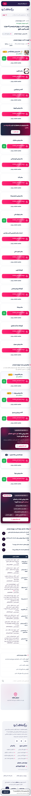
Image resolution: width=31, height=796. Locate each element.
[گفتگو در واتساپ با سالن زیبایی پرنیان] (4, 400)
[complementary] (15, 438)
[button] (15, 697)
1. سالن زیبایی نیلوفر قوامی (24, 562)
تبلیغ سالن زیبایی (22, 749)
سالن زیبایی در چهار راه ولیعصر (20, 34)
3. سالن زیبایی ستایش (24, 578)
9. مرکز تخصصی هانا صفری (24, 631)
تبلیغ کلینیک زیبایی (21, 752)
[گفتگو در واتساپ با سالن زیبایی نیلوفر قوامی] (4, 58)
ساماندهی (13, 788)
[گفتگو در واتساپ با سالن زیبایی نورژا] (4, 479)
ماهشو (27, 21)
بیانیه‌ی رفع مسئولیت (9, 755)
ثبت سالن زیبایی (22, 446)
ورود (5, 3)
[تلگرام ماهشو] (21, 741)
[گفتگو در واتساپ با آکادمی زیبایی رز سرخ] (4, 418)
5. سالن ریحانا (24, 599)
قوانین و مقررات (10, 749)
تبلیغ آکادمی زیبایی (21, 755)
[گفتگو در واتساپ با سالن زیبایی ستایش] (4, 146)
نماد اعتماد (21, 788)
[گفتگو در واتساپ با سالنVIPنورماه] (4, 381)
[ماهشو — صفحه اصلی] (7, 9)
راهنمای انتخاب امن (9, 758)
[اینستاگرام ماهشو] (17, 741)
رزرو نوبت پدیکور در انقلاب (21, 776)
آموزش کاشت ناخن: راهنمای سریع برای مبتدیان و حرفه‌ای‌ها (17, 660)
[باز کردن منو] (28, 9)
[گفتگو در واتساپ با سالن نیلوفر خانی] (4, 220)
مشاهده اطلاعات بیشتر (15, 63)
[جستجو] (3, 681)
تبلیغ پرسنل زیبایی (22, 758)
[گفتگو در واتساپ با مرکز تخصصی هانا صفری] (4, 461)
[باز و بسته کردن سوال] (3, 533)
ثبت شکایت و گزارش (9, 752)
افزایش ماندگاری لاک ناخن (22, 669)
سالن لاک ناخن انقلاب (7, 776)
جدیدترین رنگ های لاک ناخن (22, 673)
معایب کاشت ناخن (24, 665)
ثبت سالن (16, 132)
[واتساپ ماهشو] (25, 741)
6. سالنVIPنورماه (24, 608)
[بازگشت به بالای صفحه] (7, 788)
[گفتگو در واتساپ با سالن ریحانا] (4, 313)
